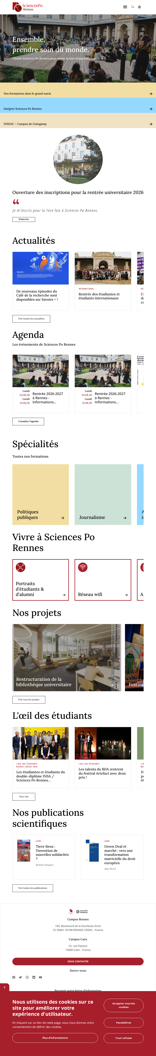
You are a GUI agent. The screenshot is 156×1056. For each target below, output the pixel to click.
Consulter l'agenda (28, 421)
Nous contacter (78, 961)
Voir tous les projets (28, 699)
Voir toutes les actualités (31, 318)
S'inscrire (24, 219)
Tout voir (24, 796)
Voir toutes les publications (32, 888)
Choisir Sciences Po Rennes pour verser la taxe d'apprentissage (54, 58)
